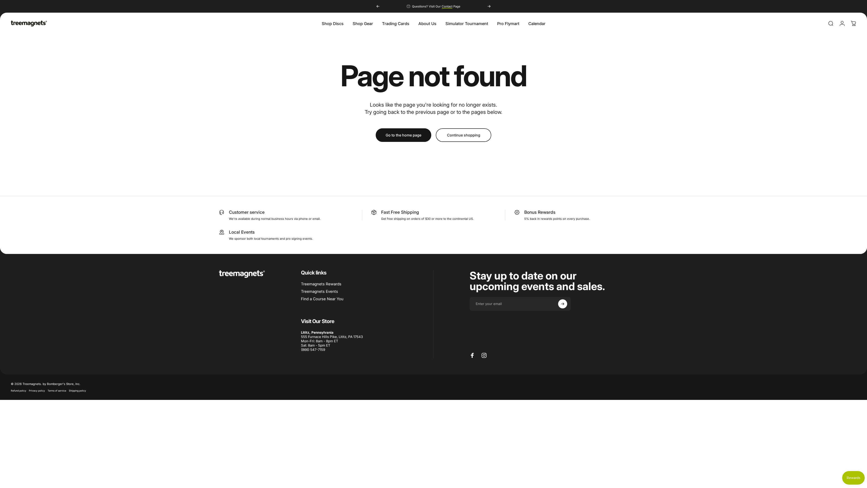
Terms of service (57, 390)
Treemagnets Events (319, 291)
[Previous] (378, 6)
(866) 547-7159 (313, 349)
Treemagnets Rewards (321, 284)
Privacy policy (37, 390)
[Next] (489, 6)
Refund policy (18, 390)
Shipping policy (77, 390)
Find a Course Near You (322, 299)
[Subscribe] (562, 303)
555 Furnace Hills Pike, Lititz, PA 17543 (332, 337)
